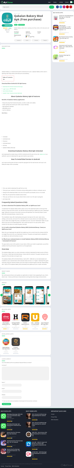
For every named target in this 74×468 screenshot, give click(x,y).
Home (15, 13)
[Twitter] (60, 6)
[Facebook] (57, 6)
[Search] (51, 7)
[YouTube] (67, 6)
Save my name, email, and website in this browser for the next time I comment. (20, 401)
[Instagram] (64, 6)
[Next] (49, 295)
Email (3, 388)
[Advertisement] (25, 60)
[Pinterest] (70, 6)
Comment (4, 365)
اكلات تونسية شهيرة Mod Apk (9, 88)
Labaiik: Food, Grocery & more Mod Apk (12, 93)
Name (3, 382)
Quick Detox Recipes (8, 91)
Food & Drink (21, 24)
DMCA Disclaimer (54, 419)
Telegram (45, 40)
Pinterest (36, 40)
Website (3, 394)
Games (54, 2)
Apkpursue (42, 154)
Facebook (19, 40)
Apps (49, 2)
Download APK (8, 25)
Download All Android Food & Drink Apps (13, 86)
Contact (67, 2)
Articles (61, 2)
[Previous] (1, 295)
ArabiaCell (16, 33)
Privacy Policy (54, 417)
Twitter (27, 40)
